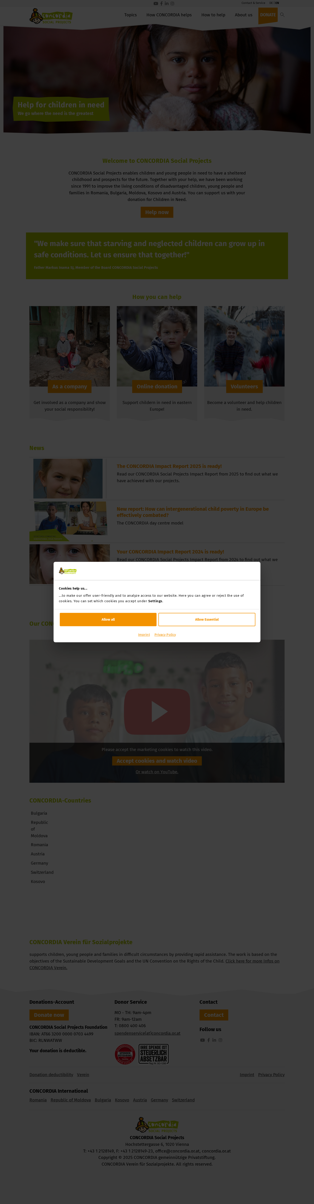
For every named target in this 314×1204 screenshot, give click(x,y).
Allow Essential (207, 619)
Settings (155, 601)
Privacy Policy (165, 635)
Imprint (144, 635)
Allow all (108, 619)
